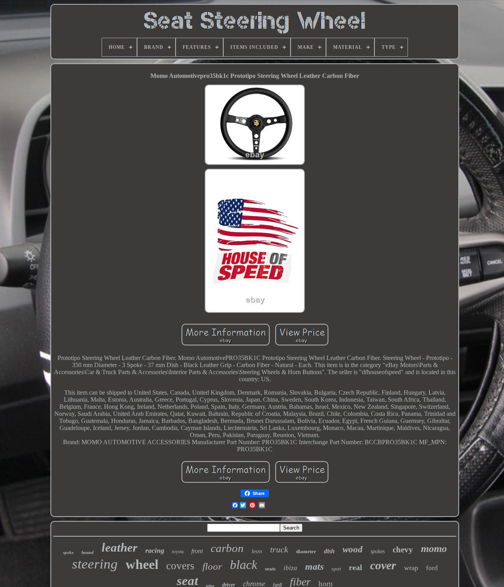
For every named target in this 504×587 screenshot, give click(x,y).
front (197, 551)
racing (154, 550)
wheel (142, 564)
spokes (378, 551)
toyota (177, 551)
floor (212, 566)
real (355, 567)
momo (434, 548)
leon (257, 551)
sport (336, 569)
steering (95, 564)
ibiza (290, 568)
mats (314, 566)
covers (180, 566)
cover (383, 565)
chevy (403, 549)
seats (270, 569)
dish (329, 551)
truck (279, 549)
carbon (227, 548)
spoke (68, 552)
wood (353, 549)
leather (119, 547)
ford (432, 568)
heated (88, 552)
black (243, 564)
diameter (306, 551)
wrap (411, 568)
